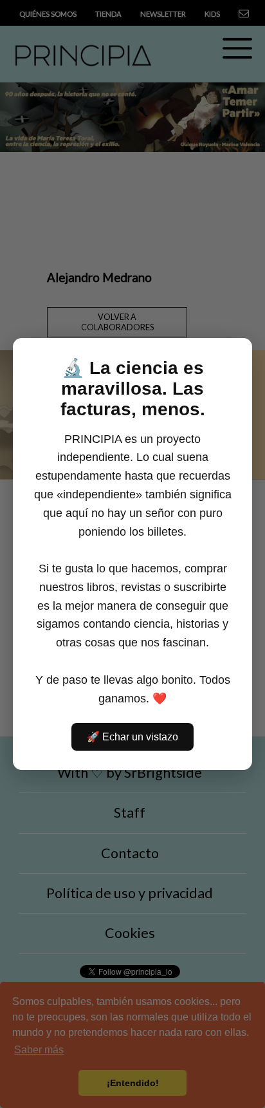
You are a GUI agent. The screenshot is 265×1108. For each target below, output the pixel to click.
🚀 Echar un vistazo (132, 736)
